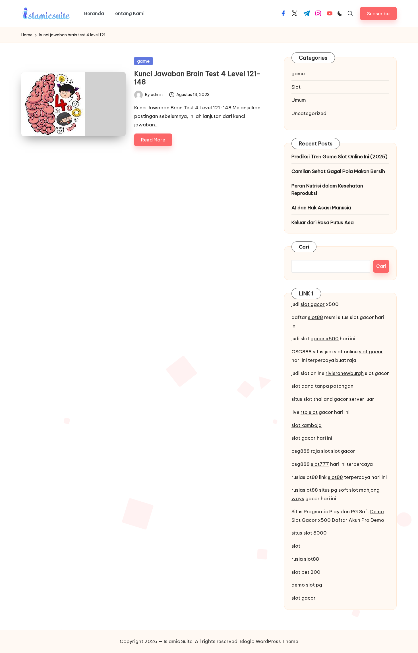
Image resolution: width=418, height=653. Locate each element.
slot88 (315, 317)
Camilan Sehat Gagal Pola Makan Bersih (338, 171)
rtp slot (309, 412)
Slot (296, 87)
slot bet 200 (305, 572)
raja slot (320, 451)
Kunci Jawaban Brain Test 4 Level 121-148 (197, 77)
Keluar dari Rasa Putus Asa (322, 222)
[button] (378, 13)
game (143, 61)
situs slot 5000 (309, 533)
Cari (304, 247)
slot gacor (313, 304)
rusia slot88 (305, 559)
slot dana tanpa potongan (322, 386)
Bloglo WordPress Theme (269, 641)
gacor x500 (325, 338)
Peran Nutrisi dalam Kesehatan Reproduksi (327, 189)
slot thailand (318, 399)
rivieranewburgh (345, 373)
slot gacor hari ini (311, 438)
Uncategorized (308, 113)
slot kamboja (306, 425)
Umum (298, 100)
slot (295, 546)
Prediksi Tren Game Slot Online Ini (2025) (339, 156)
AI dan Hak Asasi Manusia (321, 208)
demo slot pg (306, 585)
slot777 (320, 464)
